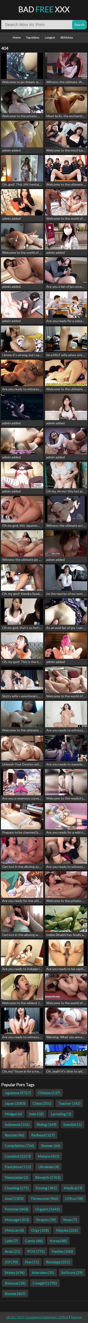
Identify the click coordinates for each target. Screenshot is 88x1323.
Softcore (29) (72, 1272)
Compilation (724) (19, 1145)
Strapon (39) (46, 1219)
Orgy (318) (40, 1230)
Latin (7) (11, 1240)
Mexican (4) (14, 1230)
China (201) (42, 1103)
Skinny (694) (15, 1272)
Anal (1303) (14, 1198)
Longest (50, 37)
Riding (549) (46, 1124)
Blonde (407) (15, 1293)
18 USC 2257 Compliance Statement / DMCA (37, 1317)
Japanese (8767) (18, 1092)
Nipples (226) (67, 1230)
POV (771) (36, 1251)
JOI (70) (11, 1262)
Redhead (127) (43, 1135)
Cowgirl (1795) (45, 1283)
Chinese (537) (49, 1092)
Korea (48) (58, 1240)
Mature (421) (48, 1156)
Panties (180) (62, 1251)
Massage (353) (17, 1219)
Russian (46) (14, 1135)
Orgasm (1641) (47, 1209)
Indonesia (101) (17, 1124)
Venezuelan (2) (16, 1177)
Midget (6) (13, 1114)
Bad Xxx (44, 9)
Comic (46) (34, 1240)
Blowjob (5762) (48, 1177)
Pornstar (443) (16, 1209)
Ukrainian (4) (48, 1166)
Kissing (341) (46, 1188)
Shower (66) (50, 1145)
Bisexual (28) (15, 1283)
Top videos (32, 37)
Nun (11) (32, 1262)
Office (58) (74, 1198)
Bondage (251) (58, 1262)
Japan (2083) (15, 1103)
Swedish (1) (72, 1124)
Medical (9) (73, 1188)
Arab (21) (12, 1251)
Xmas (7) (70, 1219)
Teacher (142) (69, 1103)
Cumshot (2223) (18, 1156)
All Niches (66, 37)
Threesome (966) (44, 1198)
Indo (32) (36, 1114)
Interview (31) (43, 1272)
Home (17, 37)
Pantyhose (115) (18, 1166)
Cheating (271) (17, 1188)
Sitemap (76, 1317)
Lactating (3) (61, 1114)
